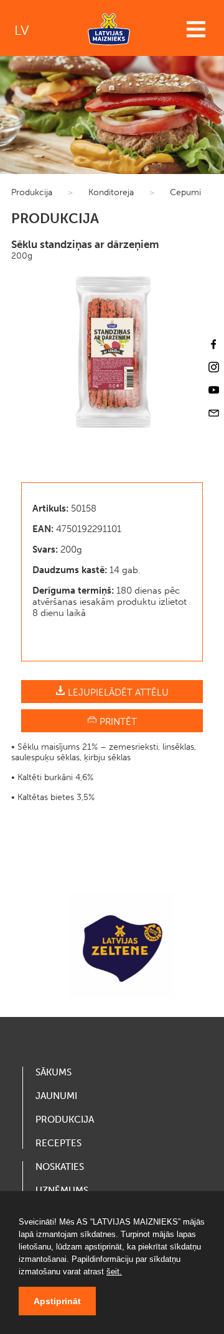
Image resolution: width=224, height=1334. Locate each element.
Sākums (53, 1072)
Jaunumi (56, 1096)
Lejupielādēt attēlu (117, 692)
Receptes (58, 1143)
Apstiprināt (57, 1301)
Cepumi (185, 192)
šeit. (114, 1271)
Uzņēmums (61, 1190)
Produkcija (31, 192)
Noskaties (59, 1166)
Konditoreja (111, 192)
